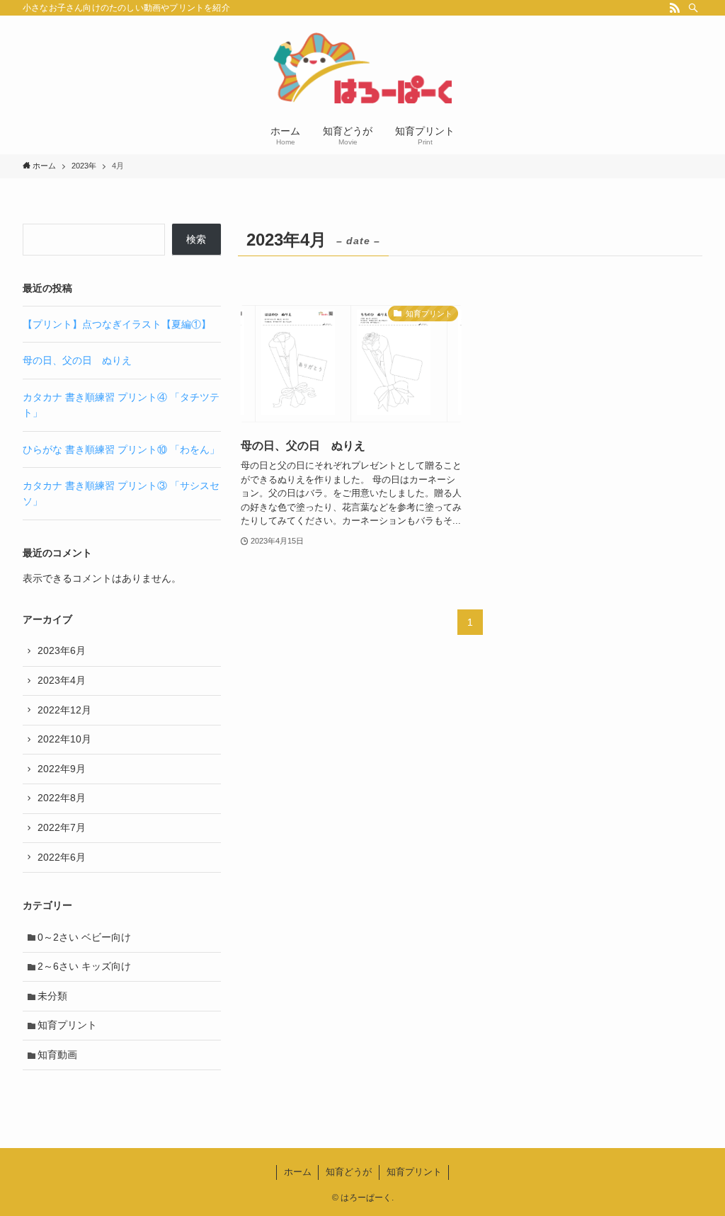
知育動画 (57, 1054)
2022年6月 (62, 857)
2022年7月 (62, 827)
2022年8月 (62, 797)
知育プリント (67, 1025)
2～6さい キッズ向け (84, 966)
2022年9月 (62, 768)
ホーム (298, 1171)
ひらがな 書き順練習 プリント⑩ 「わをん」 (121, 449)
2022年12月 (64, 710)
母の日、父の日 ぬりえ (77, 360)
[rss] (675, 8)
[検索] (693, 8)
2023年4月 (62, 680)
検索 (196, 239)
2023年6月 (62, 650)
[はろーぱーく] (362, 68)
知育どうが (349, 1171)
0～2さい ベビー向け (84, 937)
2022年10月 (64, 739)
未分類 (52, 996)
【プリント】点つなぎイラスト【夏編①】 (117, 324)
